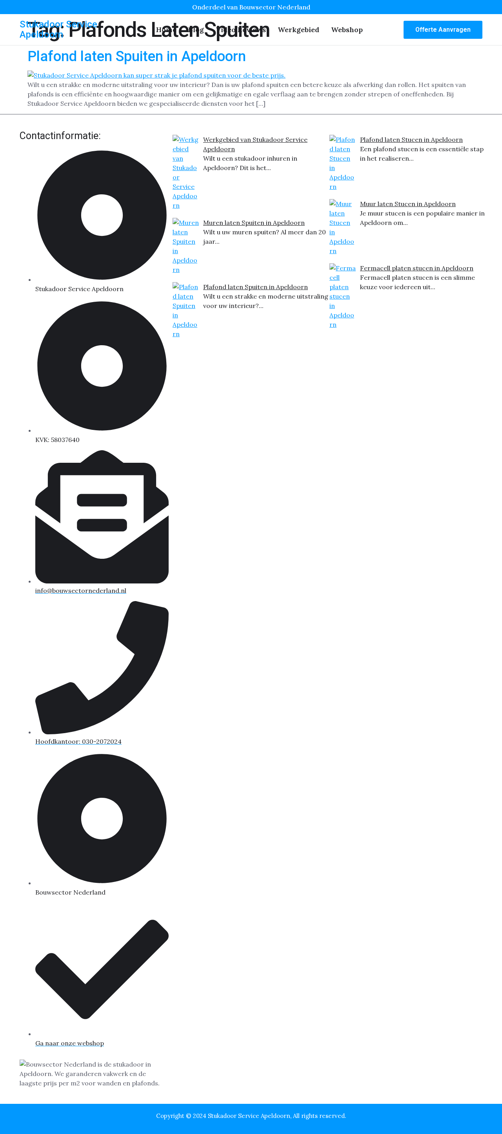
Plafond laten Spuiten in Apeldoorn (136, 56)
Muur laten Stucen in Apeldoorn (408, 204)
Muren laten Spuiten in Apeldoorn (254, 222)
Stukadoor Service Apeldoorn (58, 29)
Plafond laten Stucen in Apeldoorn (411, 139)
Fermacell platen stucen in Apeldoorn (416, 268)
